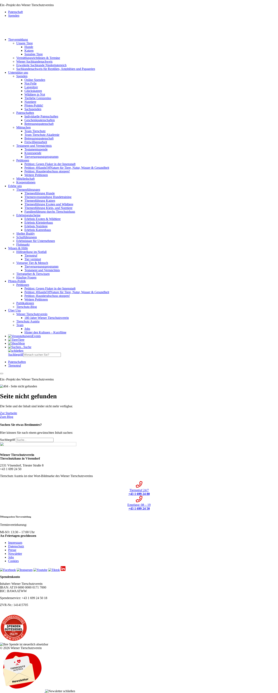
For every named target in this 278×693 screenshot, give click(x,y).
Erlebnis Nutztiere (36, 226)
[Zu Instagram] (25, 570)
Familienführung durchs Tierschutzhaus (49, 211)
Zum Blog (6, 416)
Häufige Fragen (26, 277)
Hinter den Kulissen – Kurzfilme (45, 332)
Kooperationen (25, 182)
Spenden (13, 15)
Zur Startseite (8, 413)
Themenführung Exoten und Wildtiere (48, 204)
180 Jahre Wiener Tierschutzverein (46, 317)
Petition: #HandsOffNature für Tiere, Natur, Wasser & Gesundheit (66, 167)
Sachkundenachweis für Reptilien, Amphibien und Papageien (55, 69)
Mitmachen (23, 127)
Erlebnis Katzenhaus (37, 230)
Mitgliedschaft (25, 178)
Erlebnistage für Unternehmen (35, 241)
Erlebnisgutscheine (28, 215)
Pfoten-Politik (17, 281)
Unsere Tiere (24, 43)
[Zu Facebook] (8, 570)
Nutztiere (30, 102)
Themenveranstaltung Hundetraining (47, 197)
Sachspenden (32, 109)
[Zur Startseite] (9, 32)
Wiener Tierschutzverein (31, 314)
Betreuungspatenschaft (39, 123)
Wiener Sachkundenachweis (34, 61)
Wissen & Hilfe (18, 248)
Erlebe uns (15, 186)
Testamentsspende (36, 149)
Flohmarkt (23, 244)
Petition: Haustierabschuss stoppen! (47, 171)
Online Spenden (34, 80)
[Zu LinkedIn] (63, 570)
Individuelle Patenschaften (41, 116)
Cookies (13, 561)
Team (19, 325)
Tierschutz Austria (27, 321)
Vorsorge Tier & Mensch (32, 263)
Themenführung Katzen (39, 200)
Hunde (28, 47)
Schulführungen (26, 237)
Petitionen (22, 160)
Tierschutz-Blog (26, 306)
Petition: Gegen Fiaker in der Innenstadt (50, 164)
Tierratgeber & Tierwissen (33, 274)
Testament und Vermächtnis (34, 145)
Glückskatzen (33, 91)
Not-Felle (30, 83)
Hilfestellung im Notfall (31, 252)
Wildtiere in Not (34, 94)
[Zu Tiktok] (54, 570)
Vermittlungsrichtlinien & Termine (38, 58)
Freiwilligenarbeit (35, 142)
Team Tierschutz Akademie (41, 134)
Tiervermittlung (18, 39)
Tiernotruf (30, 255)
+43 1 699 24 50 (10, 528)
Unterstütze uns (18, 72)
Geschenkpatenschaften (39, 120)
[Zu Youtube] (40, 570)
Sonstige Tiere (33, 54)
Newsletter (15, 553)
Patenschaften (25, 112)
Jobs (27, 328)
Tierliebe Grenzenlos (37, 98)
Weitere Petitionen (36, 175)
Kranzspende (32, 153)
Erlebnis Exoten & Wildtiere (42, 219)
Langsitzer (31, 87)
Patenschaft (15, 12)
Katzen (29, 50)
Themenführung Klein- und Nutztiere (48, 208)
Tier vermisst (32, 259)
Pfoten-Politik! (33, 105)
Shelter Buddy (25, 233)
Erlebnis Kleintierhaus (38, 222)
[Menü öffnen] (1, 373)
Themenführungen (28, 189)
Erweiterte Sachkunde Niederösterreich (41, 65)
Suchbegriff (15, 354)
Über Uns (14, 310)
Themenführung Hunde (39, 193)
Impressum (15, 542)
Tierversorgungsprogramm (41, 156)
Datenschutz (16, 546)
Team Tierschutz (35, 131)
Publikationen (25, 303)
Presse (12, 550)
